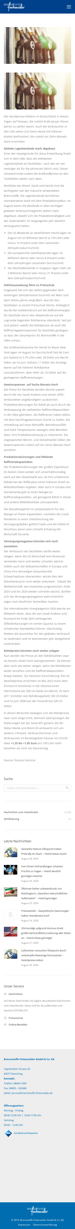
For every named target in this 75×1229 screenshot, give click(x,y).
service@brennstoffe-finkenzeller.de (31, 1093)
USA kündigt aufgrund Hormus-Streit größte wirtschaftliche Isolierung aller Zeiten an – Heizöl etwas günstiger (46, 933)
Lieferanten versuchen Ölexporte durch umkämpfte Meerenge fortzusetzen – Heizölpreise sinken (43, 955)
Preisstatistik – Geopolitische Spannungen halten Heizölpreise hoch (45, 913)
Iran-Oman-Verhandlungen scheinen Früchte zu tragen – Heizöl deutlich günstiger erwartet (42, 871)
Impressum (24, 1224)
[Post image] (10, 852)
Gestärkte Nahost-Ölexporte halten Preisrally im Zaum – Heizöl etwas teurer (44, 851)
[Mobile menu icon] (69, 6)
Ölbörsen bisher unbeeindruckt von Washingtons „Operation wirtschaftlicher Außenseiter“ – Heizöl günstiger (44, 893)
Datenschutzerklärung (45, 1224)
